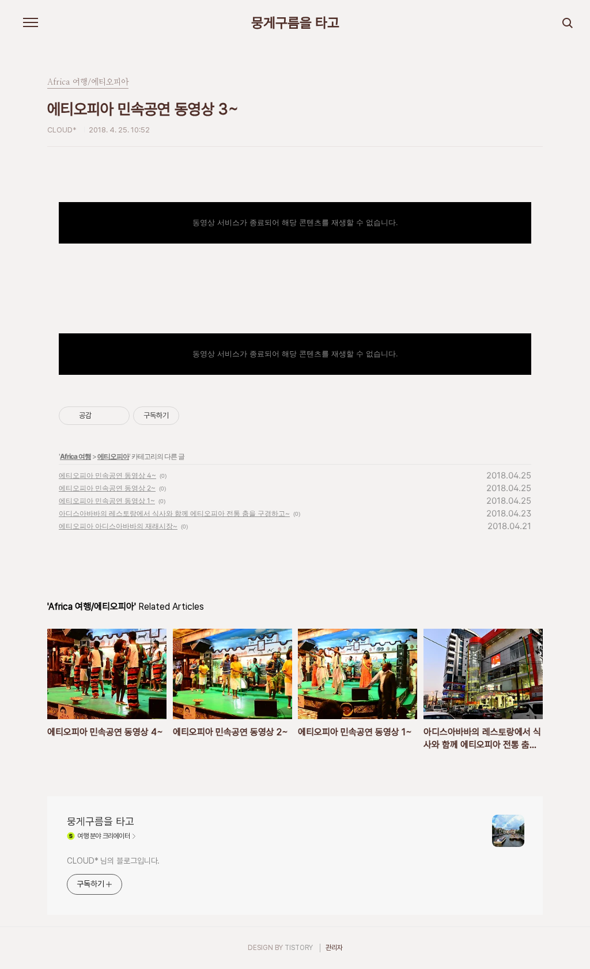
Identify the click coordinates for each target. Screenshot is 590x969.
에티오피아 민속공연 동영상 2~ (107, 488)
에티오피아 (113, 456)
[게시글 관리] (116, 415)
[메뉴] (30, 23)
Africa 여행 (75, 456)
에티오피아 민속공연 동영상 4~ (107, 475)
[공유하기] (102, 415)
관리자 (334, 948)
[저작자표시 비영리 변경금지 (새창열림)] (194, 415)
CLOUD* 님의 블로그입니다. (113, 860)
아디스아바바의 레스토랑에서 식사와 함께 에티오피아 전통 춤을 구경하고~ (174, 513)
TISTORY (299, 948)
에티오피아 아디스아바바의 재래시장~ (118, 526)
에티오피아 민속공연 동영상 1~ (107, 500)
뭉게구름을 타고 (295, 23)
